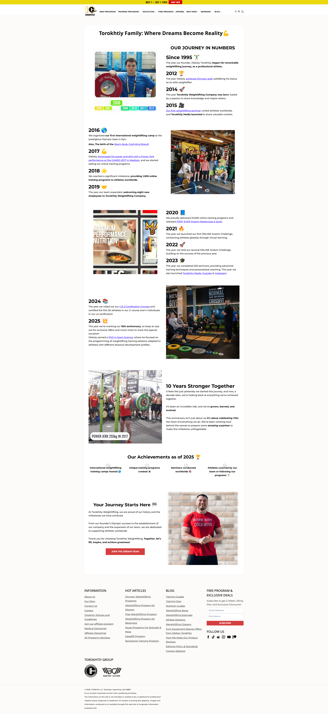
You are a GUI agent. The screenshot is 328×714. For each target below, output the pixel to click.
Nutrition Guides (175, 605)
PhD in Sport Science (121, 337)
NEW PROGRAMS (108, 12)
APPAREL (180, 12)
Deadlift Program (135, 636)
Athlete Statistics (175, 619)
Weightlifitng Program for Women (140, 607)
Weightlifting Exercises (179, 615)
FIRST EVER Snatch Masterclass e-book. (199, 221)
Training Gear (173, 601)
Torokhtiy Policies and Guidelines (97, 617)
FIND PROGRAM (165, 12)
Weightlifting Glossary (178, 624)
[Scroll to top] (321, 703)
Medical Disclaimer (95, 628)
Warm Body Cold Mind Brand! (131, 144)
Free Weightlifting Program (141, 614)
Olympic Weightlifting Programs (138, 598)
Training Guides (175, 596)
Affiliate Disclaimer (95, 633)
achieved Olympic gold (199, 78)
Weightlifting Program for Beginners (140, 620)
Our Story (89, 601)
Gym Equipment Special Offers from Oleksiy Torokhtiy (184, 631)
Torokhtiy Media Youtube (197, 273)
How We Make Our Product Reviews (182, 639)
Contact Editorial (175, 651)
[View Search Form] (242, 11)
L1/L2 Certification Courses (134, 306)
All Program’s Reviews (97, 637)
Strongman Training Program (142, 641)
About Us (89, 596)
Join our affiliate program (99, 624)
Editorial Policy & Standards (182, 646)
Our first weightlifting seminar (183, 110)
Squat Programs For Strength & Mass (143, 629)
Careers (88, 610)
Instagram (221, 273)
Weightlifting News (177, 610)
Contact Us (90, 605)
